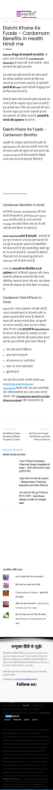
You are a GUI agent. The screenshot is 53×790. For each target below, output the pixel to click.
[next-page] (9, 510)
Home (5, 21)
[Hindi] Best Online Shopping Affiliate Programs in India (11, 436)
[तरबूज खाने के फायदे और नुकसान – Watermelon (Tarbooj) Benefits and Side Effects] (10, 482)
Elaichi (25, 21)
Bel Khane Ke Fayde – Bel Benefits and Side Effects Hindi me (39, 436)
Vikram (9, 49)
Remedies (15, 21)
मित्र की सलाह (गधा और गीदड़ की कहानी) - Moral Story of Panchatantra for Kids (31, 619)
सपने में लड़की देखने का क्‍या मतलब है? (29, 576)
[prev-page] (5, 510)
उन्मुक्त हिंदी (25, 705)
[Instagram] (34, 693)
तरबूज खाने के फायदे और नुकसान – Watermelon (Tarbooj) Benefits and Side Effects (34, 482)
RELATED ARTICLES (13, 450)
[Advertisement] (26, 5)
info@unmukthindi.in (26, 679)
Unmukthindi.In (44, 713)
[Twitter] (25, 693)
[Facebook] (17, 693)
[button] (5, 14)
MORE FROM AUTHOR (14, 454)
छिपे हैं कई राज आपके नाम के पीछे (27, 584)
